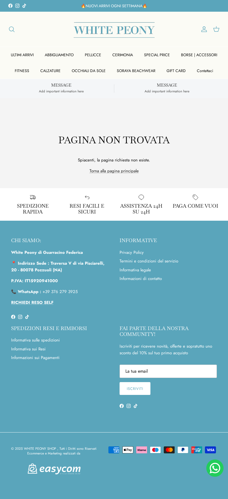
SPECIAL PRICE (157, 55)
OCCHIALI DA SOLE (89, 70)
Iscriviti (135, 388)
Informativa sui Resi (28, 349)
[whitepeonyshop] (114, 29)
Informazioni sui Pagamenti (35, 358)
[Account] (203, 29)
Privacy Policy (132, 252)
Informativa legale (135, 270)
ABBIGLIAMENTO (59, 55)
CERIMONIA (122, 55)
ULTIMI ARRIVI (22, 55)
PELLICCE (93, 55)
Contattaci (205, 70)
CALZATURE (50, 70)
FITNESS (22, 70)
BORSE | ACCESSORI (199, 55)
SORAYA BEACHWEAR (136, 70)
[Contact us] (215, 468)
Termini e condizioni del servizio (149, 261)
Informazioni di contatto (141, 279)
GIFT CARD (176, 70)
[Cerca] (11, 29)
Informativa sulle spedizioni (35, 340)
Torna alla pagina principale (114, 171)
